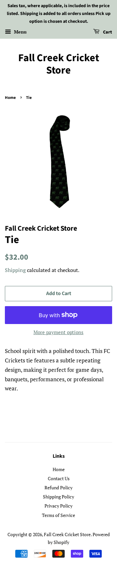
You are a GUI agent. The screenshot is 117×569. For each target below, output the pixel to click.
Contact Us (59, 478)
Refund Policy (58, 487)
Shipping (15, 270)
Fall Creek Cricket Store (58, 64)
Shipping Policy (58, 497)
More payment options (58, 332)
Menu (20, 32)
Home (10, 98)
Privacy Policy (58, 506)
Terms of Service (58, 515)
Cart (107, 32)
